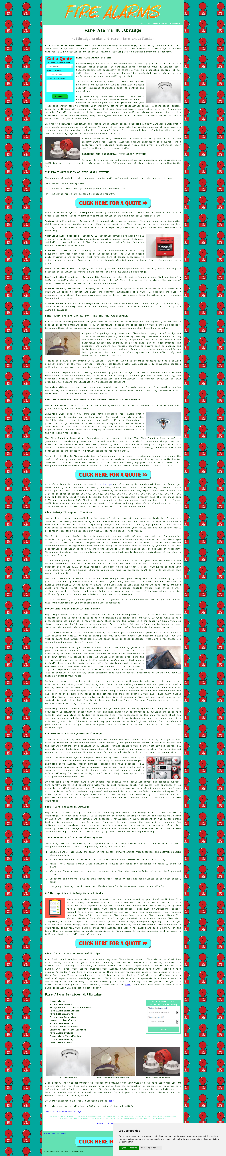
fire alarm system (159, 49)
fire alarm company (145, 333)
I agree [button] (123, 1148)
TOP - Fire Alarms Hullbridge (63, 1111)
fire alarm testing (68, 813)
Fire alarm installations (61, 484)
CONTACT (164, 23)
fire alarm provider (147, 372)
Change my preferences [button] (150, 1148)
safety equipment (136, 462)
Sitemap (47, 1133)
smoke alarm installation (131, 906)
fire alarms (108, 142)
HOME (141, 23)
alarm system (99, 242)
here (128, 985)
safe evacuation (118, 251)
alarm (53, 867)
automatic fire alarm (129, 96)
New (53, 1133)
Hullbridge (105, 484)
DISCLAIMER (175, 23)
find (54, 959)
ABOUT (155, 23)
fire (120, 871)
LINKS (148, 23)
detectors (127, 303)
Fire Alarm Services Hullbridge (73, 994)
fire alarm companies (116, 497)
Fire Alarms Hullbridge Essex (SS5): (68, 45)
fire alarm (158, 1083)
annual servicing (146, 390)
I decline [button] (133, 1148)
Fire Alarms (61, 1133)
